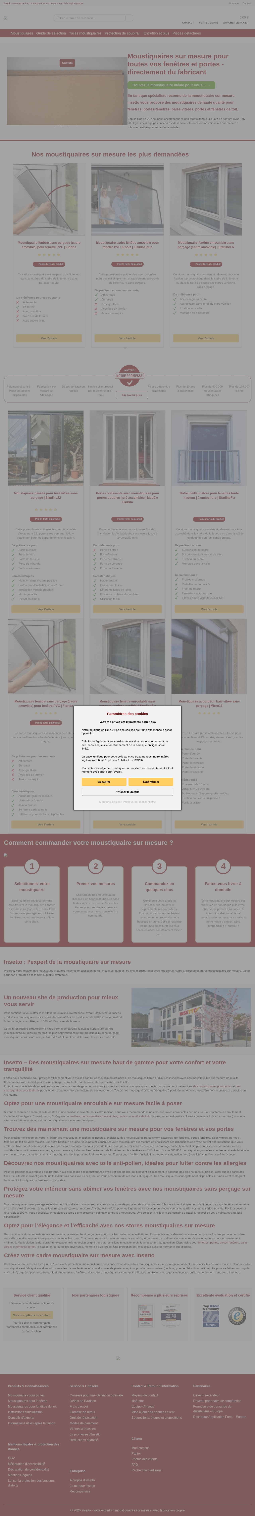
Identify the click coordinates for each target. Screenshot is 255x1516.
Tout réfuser (151, 781)
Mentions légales (110, 801)
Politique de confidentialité (139, 801)
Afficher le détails (127, 791)
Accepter (104, 781)
